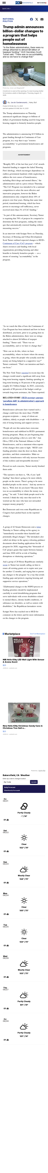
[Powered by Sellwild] (41, 771)
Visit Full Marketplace (37, 634)
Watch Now (41, 2)
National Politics (8, 20)
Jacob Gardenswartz (19, 102)
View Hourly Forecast (11, 790)
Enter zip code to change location (14, 778)
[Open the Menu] (4, 3)
